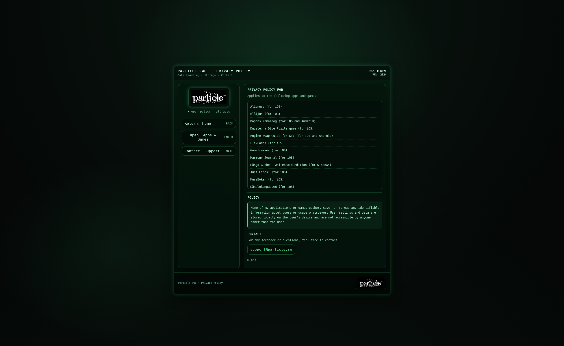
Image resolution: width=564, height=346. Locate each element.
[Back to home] (371, 283)
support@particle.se (271, 249)
